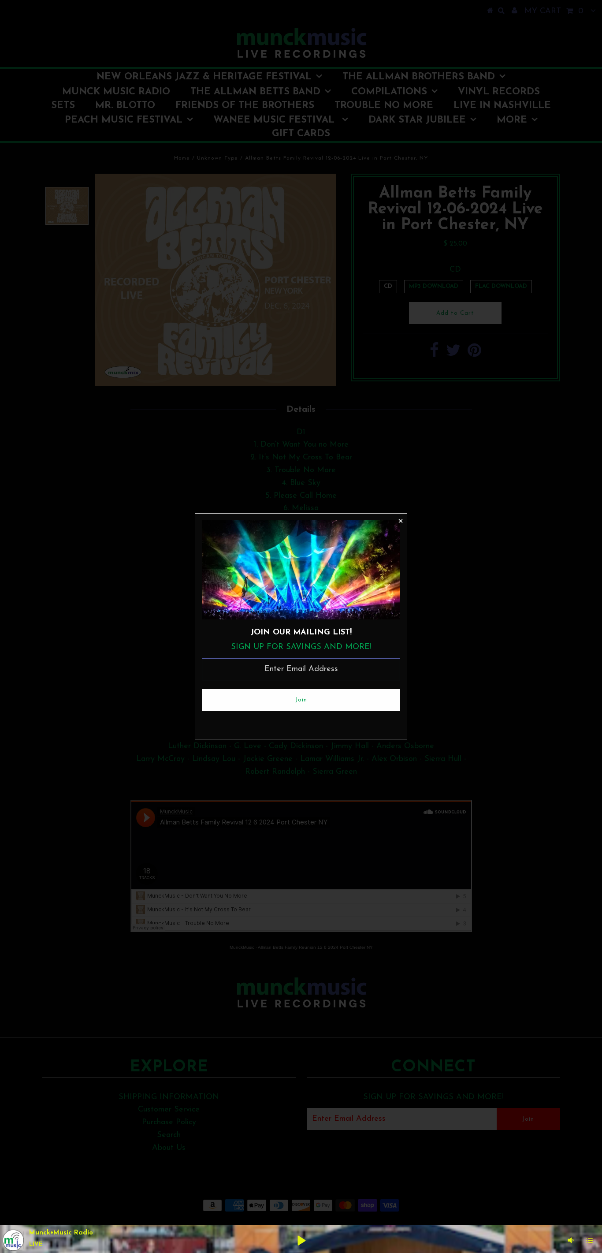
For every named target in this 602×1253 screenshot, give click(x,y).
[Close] (400, 520)
